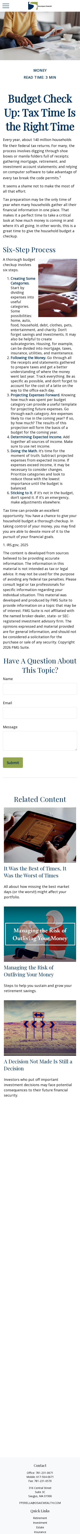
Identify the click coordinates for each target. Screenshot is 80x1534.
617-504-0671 (45, 1477)
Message (10, 727)
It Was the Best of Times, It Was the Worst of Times (35, 872)
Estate (40, 1527)
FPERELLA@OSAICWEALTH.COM (40, 1503)
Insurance (40, 1532)
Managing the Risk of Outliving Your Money (29, 971)
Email (7, 703)
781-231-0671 (44, 1473)
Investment (40, 1522)
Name (8, 678)
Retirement (40, 1518)
